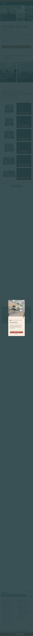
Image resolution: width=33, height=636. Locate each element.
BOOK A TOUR (25, 322)
